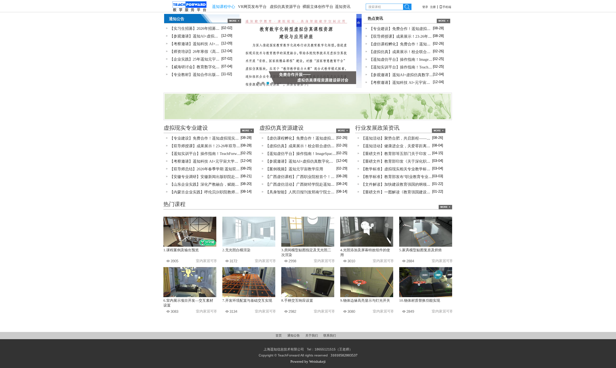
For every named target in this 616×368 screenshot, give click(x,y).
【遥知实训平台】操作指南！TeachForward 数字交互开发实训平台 (425, 67)
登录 (425, 7)
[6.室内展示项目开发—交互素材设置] (189, 296)
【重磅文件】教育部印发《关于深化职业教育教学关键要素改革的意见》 (422, 161)
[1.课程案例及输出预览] (189, 245)
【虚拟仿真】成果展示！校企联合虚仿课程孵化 (409, 52)
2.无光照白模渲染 (236, 250)
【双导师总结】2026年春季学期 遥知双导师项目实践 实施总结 (223, 169)
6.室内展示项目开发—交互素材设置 (188, 303)
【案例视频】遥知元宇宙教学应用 (294, 169)
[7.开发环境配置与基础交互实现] (248, 296)
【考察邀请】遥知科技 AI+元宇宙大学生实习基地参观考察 (219, 44)
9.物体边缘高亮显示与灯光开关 (365, 300)
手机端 (445, 7)
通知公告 (294, 335)
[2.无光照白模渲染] (248, 245)
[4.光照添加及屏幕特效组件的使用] (366, 245)
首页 (279, 335)
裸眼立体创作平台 (317, 7)
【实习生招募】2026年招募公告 (197, 28)
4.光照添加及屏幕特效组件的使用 (365, 252)
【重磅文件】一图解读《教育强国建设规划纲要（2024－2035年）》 (419, 192)
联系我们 (329, 335)
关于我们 (312, 335)
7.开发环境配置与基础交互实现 (247, 300)
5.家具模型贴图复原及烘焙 (420, 250)
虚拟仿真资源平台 (285, 7)
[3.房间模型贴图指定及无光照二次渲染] (307, 245)
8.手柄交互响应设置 (297, 300)
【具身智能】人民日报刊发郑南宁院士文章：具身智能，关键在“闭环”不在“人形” (334, 192)
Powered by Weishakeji (308, 361)
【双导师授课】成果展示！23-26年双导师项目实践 (412, 36)
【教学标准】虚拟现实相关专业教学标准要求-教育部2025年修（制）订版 (423, 169)
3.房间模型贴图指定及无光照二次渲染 (306, 252)
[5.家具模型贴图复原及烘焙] (425, 245)
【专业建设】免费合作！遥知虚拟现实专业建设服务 (413, 29)
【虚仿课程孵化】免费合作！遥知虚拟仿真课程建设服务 (417, 44)
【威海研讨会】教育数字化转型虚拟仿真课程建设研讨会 (218, 67)
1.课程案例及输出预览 (181, 250)
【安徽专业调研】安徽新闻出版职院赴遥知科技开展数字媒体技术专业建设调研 (237, 177)
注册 (433, 7)
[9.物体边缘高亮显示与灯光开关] (366, 296)
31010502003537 (344, 355)
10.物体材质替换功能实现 (419, 300)
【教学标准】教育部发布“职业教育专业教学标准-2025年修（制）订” (419, 177)
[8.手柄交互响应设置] (307, 296)
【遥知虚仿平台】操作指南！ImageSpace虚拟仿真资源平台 (418, 59)
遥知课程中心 (223, 7)
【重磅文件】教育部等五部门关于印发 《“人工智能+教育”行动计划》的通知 (426, 154)
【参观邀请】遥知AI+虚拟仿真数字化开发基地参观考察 (217, 36)
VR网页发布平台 (252, 7)
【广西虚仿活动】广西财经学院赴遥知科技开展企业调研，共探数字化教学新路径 (334, 184)
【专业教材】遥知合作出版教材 (197, 75)
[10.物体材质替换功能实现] (425, 296)
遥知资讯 (342, 7)
